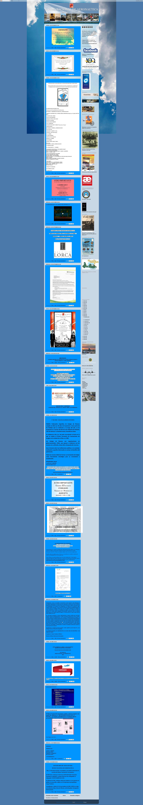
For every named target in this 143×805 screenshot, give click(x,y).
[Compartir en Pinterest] (73, 47)
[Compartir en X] (71, 47)
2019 (84, 305)
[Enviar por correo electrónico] (69, 47)
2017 (84, 308)
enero (85, 334)
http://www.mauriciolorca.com (63, 239)
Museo (83, 381)
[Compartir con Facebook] (72, 47)
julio (85, 325)
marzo (85, 331)
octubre (85, 321)
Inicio (64, 795)
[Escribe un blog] (70, 47)
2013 (84, 314)
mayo (85, 328)
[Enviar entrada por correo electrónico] (67, 47)
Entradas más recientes (52, 795)
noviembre (86, 319)
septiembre (86, 322)
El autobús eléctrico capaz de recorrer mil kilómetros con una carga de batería (85, 385)
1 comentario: (60, 474)
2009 (84, 339)
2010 (84, 337)
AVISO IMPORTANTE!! (51, 687)
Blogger (85, 802)
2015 (84, 311)
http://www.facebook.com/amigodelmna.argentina (63, 472)
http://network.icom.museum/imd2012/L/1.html (55, 560)
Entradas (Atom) (55, 797)
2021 (84, 302)
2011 (84, 336)
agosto (85, 324)
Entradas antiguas (75, 795)
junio (85, 327)
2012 (84, 315)
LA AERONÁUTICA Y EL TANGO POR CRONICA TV (58, 204)
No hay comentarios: (61, 47)
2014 (84, 312)
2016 (84, 309)
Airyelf (74, 802)
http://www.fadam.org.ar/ (51, 464)
